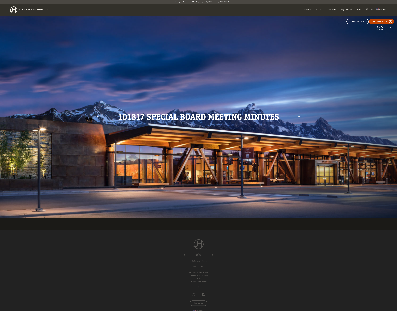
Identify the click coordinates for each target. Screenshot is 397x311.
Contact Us (198, 303)
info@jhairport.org (198, 261)
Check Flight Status (379, 21)
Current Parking (355, 21)
